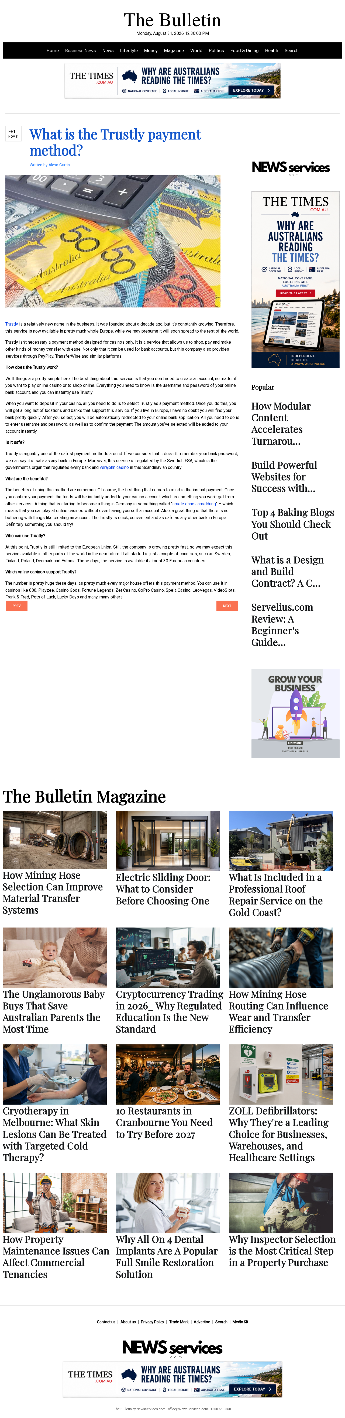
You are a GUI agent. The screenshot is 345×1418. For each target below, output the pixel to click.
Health (271, 50)
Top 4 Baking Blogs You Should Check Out (292, 523)
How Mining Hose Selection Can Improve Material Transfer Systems (53, 892)
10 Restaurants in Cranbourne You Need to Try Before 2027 (164, 1122)
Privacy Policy (152, 1322)
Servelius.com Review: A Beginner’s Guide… (282, 624)
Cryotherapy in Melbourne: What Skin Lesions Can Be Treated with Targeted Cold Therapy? (55, 1133)
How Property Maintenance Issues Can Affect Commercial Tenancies (56, 1256)
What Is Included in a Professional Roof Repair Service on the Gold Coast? (276, 894)
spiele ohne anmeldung (194, 503)
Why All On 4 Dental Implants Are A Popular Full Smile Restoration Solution (167, 1256)
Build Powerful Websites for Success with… (284, 476)
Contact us (106, 1322)
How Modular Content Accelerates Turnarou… (280, 423)
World (196, 50)
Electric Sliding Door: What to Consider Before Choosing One (163, 888)
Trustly (11, 324)
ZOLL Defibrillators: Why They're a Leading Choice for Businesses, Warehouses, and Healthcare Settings (279, 1133)
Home (53, 50)
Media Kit (240, 1322)
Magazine (174, 50)
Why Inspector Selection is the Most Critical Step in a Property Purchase (282, 1250)
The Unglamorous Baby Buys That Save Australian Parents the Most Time (53, 1011)
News (108, 50)
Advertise (202, 1322)
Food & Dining (244, 50)
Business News (80, 50)
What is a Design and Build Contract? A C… (287, 571)
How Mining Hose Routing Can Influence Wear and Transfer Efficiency (278, 1011)
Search (292, 50)
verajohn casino (114, 467)
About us (128, 1322)
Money (151, 50)
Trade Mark (179, 1322)
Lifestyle (129, 50)
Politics (216, 50)
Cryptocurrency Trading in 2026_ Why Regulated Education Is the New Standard (169, 1011)
